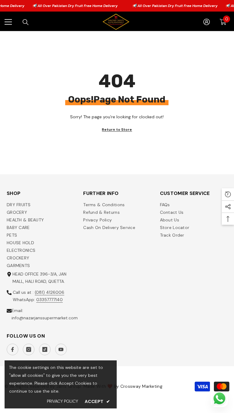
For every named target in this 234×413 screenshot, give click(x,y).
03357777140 (49, 299)
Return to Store (117, 129)
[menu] (8, 22)
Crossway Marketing (141, 386)
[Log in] (207, 22)
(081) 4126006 (49, 292)
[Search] (25, 22)
